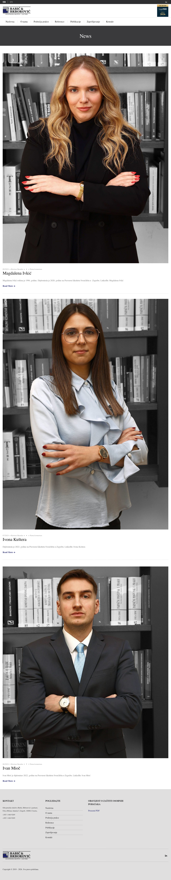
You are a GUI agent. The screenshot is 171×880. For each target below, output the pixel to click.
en (11, 1)
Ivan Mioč (11, 768)
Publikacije (75, 21)
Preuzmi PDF (94, 810)
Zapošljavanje (93, 21)
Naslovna (10, 21)
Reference (59, 21)
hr (4, 1)
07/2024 (6, 535)
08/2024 (6, 269)
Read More (8, 286)
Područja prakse (41, 21)
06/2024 (6, 764)
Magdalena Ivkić (17, 273)
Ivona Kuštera (14, 539)
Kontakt (110, 21)
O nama (24, 21)
